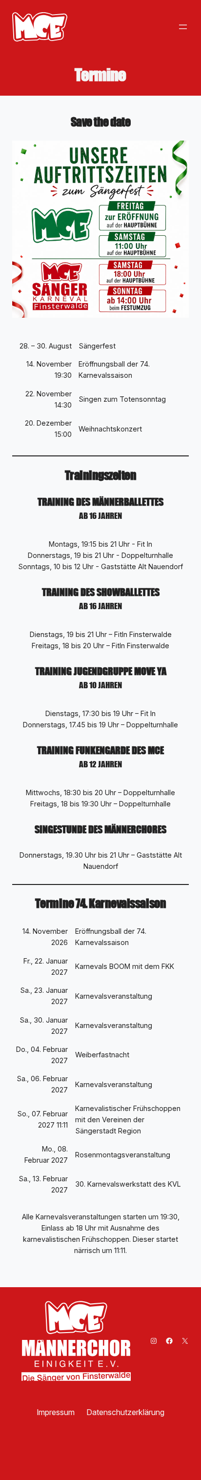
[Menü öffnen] (183, 27)
